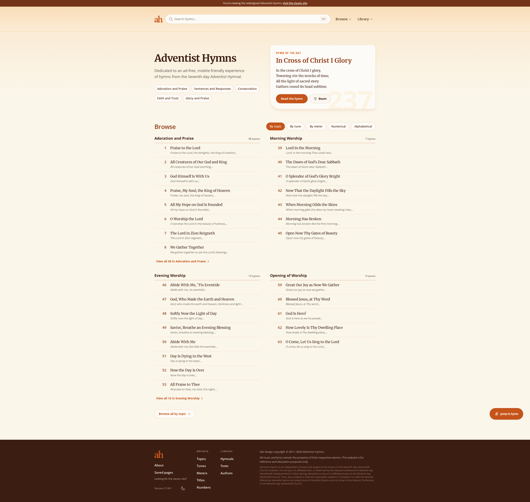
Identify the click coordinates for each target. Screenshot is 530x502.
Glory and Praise (197, 98)
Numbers (204, 487)
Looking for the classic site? (170, 478)
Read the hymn (292, 99)
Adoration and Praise (172, 89)
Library (363, 19)
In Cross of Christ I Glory (314, 60)
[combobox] (247, 19)
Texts (224, 466)
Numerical (338, 126)
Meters (202, 473)
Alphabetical (363, 126)
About (159, 465)
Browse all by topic (172, 414)
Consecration (247, 89)
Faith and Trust (168, 98)
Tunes (201, 466)
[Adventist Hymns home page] (158, 19)
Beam (323, 99)
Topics (201, 459)
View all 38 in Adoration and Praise (181, 261)
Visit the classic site (295, 3)
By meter (316, 126)
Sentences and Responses (212, 89)
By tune (295, 126)
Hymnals (227, 459)
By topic (275, 126)
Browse (342, 19)
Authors (226, 473)
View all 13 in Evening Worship (178, 398)
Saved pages (163, 472)
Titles (201, 480)
